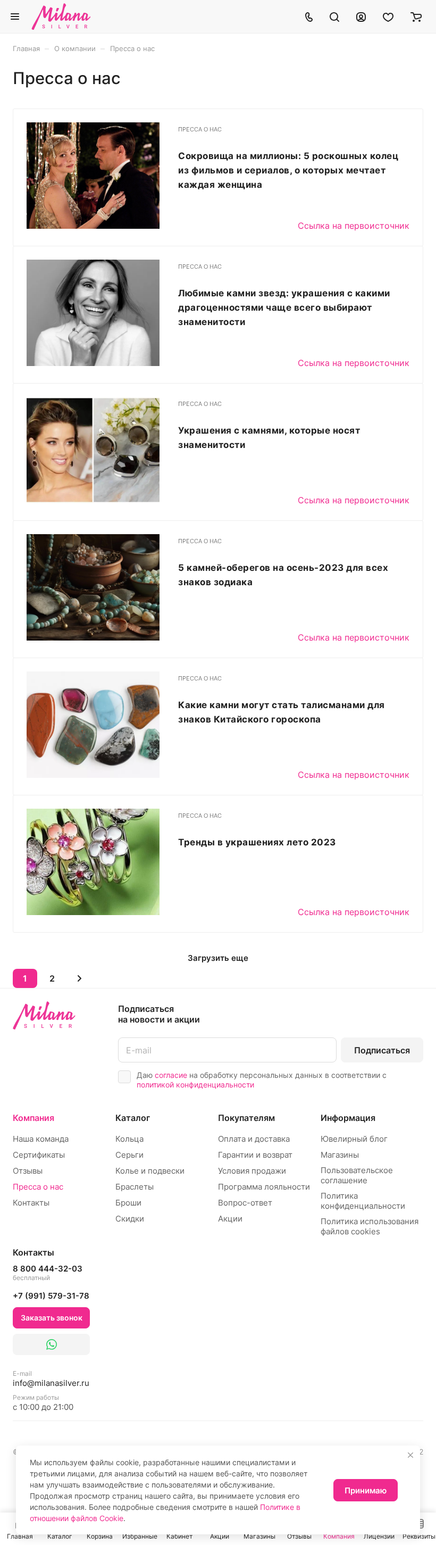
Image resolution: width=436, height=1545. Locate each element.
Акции (230, 1219)
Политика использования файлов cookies (369, 1226)
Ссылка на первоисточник (353, 225)
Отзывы (28, 1171)
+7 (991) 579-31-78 (51, 1296)
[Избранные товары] (388, 16)
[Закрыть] (410, 1455)
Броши (128, 1203)
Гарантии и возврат (255, 1155)
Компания (33, 1117)
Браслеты (134, 1187)
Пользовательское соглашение (357, 1175)
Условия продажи (252, 1171)
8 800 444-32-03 (47, 1273)
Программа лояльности (264, 1187)
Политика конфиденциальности (363, 1201)
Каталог (132, 1117)
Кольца (129, 1139)
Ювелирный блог (354, 1139)
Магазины (340, 1155)
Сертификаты (39, 1155)
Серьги (129, 1155)
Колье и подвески (150, 1171)
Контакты (31, 1203)
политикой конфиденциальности (195, 1084)
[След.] (79, 978)
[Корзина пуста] (416, 16)
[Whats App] (51, 1344)
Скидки (129, 1219)
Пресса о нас (38, 1187)
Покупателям (246, 1117)
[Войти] (361, 16)
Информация (348, 1117)
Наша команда (41, 1139)
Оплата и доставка (254, 1139)
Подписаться (382, 1050)
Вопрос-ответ (245, 1203)
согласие (171, 1074)
